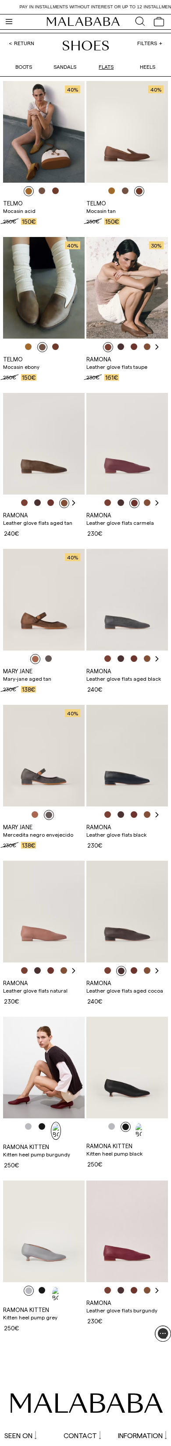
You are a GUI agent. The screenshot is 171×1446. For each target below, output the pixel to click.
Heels (147, 67)
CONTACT (80, 1435)
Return (24, 43)
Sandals (64, 67)
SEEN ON (18, 1435)
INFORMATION (140, 1435)
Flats (106, 67)
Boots (23, 67)
